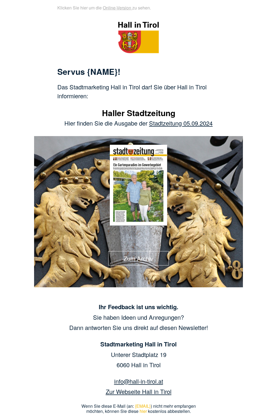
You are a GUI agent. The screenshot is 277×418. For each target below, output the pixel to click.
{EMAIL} (143, 406)
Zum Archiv (138, 258)
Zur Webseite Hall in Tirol (139, 391)
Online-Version (117, 8)
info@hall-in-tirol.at (138, 381)
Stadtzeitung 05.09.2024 (181, 123)
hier (143, 411)
